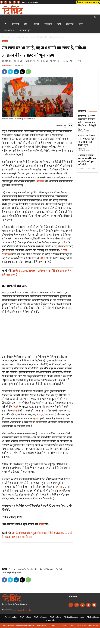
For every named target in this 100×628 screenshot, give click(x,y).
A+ (70, 125)
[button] (95, 18)
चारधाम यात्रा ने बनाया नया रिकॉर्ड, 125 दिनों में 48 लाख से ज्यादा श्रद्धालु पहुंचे (87, 140)
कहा (41, 414)
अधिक (42, 258)
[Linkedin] (10, 2)
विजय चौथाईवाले (7, 65)
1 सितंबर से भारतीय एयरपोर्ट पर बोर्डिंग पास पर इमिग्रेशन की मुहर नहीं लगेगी (87, 159)
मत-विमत (8, 37)
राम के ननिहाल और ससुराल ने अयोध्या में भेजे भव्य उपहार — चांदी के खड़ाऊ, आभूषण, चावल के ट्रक (37, 535)
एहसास (59, 487)
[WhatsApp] (28, 71)
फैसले (15, 407)
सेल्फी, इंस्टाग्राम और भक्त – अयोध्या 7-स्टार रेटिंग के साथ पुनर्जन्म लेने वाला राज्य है (36, 273)
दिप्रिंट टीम (81, 129)
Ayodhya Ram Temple (25, 569)
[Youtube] (18, 2)
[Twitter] (14, 2)
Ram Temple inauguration (12, 573)
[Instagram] (5, 2)
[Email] (22, 71)
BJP (36, 569)
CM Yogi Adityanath (46, 569)
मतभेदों (15, 411)
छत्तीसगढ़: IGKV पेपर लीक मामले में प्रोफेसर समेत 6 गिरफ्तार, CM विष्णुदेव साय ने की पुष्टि (87, 120)
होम (3, 37)
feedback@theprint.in (22, 610)
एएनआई (80, 168)
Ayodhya (12, 569)
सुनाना (36, 418)
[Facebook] (1, 2)
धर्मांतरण (40, 181)
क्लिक (41, 524)
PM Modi (59, 569)
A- (65, 125)
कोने (63, 242)
